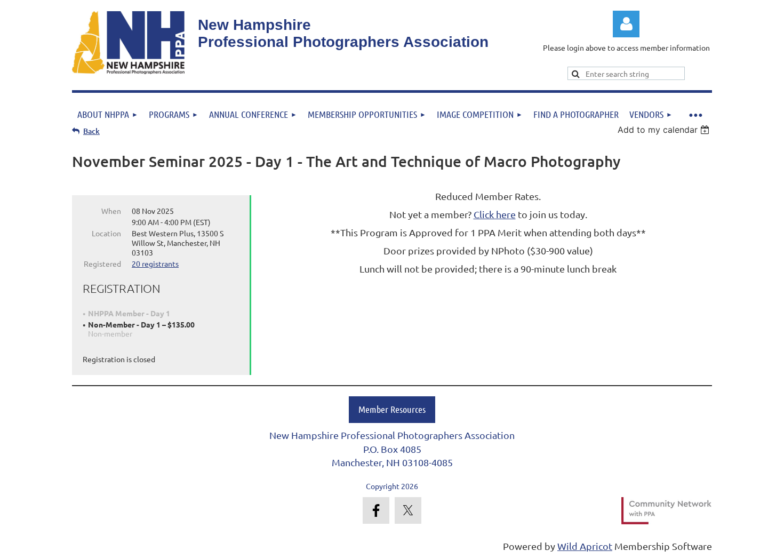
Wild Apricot (584, 546)
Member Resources (392, 409)
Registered (102, 263)
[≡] (695, 113)
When (111, 210)
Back (91, 131)
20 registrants (155, 263)
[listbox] (665, 129)
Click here (495, 214)
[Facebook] (376, 510)
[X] (408, 510)
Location (106, 233)
